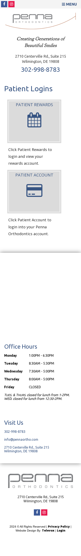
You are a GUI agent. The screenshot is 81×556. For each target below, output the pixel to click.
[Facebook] (4, 4)
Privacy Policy (59, 526)
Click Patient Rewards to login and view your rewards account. (30, 156)
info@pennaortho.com (21, 439)
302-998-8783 (40, 69)
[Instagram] (11, 4)
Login (61, 530)
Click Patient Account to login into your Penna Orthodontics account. (29, 226)
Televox (48, 530)
